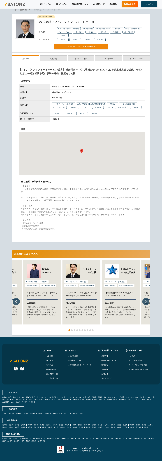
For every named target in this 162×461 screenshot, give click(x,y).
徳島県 (75, 427)
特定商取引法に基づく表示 (139, 369)
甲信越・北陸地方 (29, 413)
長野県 (125, 425)
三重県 (150, 425)
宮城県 (23, 425)
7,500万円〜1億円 (148, 438)
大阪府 (17, 427)
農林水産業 (5, 399)
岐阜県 (132, 425)
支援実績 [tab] (53, 59)
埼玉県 (67, 425)
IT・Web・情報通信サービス (54, 397)
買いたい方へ (61, 4)
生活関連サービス (8, 402)
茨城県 (48, 425)
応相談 (4, 438)
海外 (81, 413)
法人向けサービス (21, 402)
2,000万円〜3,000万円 (100, 438)
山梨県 (119, 425)
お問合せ (104, 374)
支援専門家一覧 (52, 378)
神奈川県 (87, 425)
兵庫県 (23, 427)
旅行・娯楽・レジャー (111, 397)
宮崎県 (132, 427)
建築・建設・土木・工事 (19, 399)
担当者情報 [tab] (109, 59)
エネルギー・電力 (150, 397)
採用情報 (104, 365)
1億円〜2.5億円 (7, 441)
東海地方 (40, 413)
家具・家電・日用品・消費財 (92, 397)
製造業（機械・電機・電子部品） (69, 399)
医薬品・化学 (30, 397)
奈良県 (30, 427)
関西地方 (48, 413)
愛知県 (144, 425)
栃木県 (55, 425)
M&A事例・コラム (75, 360)
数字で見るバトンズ (108, 360)
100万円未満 (13, 438)
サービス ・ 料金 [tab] (81, 59)
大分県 (125, 427)
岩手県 (17, 425)
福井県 (113, 425)
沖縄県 (145, 427)
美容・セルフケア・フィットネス (129, 399)
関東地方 (19, 413)
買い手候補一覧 (52, 374)
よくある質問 (73, 356)
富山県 (100, 425)
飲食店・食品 (6, 397)
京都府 (11, 427)
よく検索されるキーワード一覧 (79, 365)
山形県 (36, 425)
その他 (31, 402)
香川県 (81, 427)
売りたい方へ (45, 4)
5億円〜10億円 (31, 441)
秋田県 (30, 425)
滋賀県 (4, 427)
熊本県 (119, 427)
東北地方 (11, 413)
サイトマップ (106, 378)
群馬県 (61, 425)
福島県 (42, 425)
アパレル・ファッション (73, 397)
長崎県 (113, 427)
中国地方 (56, 413)
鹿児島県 (138, 427)
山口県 (69, 427)
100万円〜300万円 (25, 438)
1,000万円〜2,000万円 (83, 438)
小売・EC (40, 397)
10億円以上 (41, 441)
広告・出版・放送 (137, 397)
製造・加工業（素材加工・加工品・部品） (42, 399)
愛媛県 (88, 427)
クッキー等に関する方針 (138, 365)
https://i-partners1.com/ (61, 92)
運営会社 (104, 356)
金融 (127, 397)
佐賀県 (106, 427)
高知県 (94, 427)
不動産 (122, 397)
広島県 (62, 427)
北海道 (4, 413)
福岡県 (100, 427)
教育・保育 (145, 399)
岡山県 (56, 427)
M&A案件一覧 (99, 4)
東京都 (80, 425)
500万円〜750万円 (53, 438)
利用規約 (132, 356)
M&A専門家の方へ (80, 4)
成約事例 (113, 4)
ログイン (49, 360)
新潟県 (94, 425)
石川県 (106, 425)
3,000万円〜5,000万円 (116, 438)
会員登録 (49, 356)
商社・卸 (102, 399)
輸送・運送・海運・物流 (89, 399)
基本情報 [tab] (25, 59)
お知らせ (104, 369)
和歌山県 (36, 427)
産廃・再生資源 (112, 399)
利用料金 (49, 365)
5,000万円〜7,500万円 (133, 438)
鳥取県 (44, 427)
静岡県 (138, 425)
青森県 (11, 425)
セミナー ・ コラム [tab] (136, 59)
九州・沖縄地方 (73, 413)
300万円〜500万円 (39, 438)
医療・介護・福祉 (18, 397)
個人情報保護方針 (135, 360)
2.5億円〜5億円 (19, 441)
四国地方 (63, 413)
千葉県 (74, 425)
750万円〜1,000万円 (67, 438)
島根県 (50, 427)
